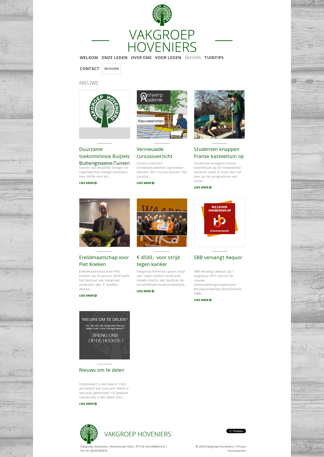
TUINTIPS (213, 57)
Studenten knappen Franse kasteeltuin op (219, 152)
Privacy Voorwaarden (236, 448)
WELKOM (89, 57)
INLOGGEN (111, 69)
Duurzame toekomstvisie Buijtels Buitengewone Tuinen (104, 152)
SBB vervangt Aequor (218, 257)
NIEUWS (193, 57)
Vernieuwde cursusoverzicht (155, 152)
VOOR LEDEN (168, 57)
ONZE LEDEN (114, 57)
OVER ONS (141, 57)
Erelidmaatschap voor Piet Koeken (104, 260)
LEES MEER (86, 183)
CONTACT (89, 68)
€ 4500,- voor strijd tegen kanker (158, 260)
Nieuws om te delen (101, 369)
